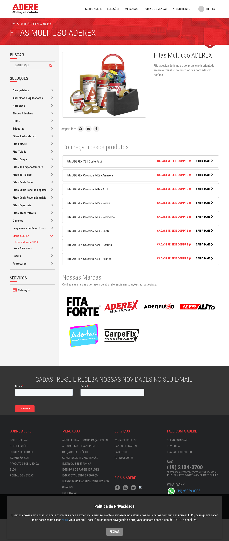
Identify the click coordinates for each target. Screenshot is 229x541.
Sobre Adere (93, 9)
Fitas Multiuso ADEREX (26, 242)
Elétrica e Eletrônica (76, 463)
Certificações (19, 446)
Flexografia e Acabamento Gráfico (85, 481)
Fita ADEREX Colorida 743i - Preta (88, 231)
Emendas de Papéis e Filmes (80, 469)
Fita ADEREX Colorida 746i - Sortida (89, 245)
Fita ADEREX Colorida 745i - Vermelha (91, 217)
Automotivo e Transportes (80, 446)
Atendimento (181, 9)
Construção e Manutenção (80, 457)
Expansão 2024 (19, 457)
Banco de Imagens (126, 446)
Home (13, 24)
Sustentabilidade (22, 452)
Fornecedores (123, 457)
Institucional (19, 440)
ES (213, 9)
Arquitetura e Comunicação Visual (85, 440)
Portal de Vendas (155, 9)
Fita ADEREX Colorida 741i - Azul (87, 189)
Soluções (113, 9)
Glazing (67, 487)
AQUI (65, 520)
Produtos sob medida (24, 463)
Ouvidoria (173, 446)
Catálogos (24, 290)
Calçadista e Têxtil (75, 452)
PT (201, 9)
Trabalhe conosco (179, 452)
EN (207, 9)
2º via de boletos (125, 440)
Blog (13, 469)
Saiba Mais (203, 161)
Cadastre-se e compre (173, 161)
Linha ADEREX (43, 24)
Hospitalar (69, 493)
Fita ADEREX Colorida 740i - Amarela (90, 175)
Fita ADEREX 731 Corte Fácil (85, 161)
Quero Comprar (177, 440)
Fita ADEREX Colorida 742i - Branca (89, 259)
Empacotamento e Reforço (80, 475)
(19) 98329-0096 (188, 491)
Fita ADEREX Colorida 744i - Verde (88, 203)
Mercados (131, 9)
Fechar (115, 531)
